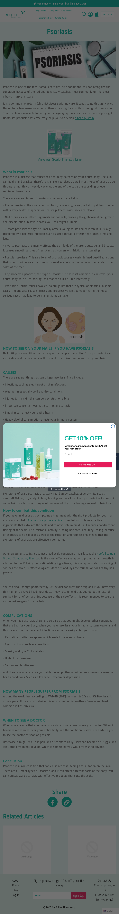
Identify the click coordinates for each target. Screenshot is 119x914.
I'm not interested (88, 473)
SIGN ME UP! (87, 464)
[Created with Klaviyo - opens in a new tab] (59, 489)
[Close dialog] (113, 426)
